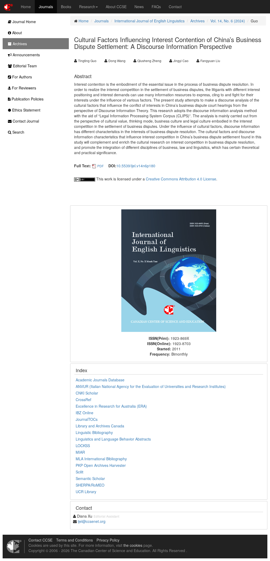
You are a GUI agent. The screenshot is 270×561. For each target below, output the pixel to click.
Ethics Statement (25, 110)
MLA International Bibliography (101, 458)
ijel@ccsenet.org (91, 521)
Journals (46, 6)
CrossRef (83, 399)
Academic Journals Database (100, 379)
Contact (175, 6)
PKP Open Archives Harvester (101, 465)
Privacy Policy (108, 540)
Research (87, 6)
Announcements (26, 54)
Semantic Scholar (90, 478)
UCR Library (86, 491)
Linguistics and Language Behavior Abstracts (113, 439)
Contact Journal (25, 121)
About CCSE (116, 6)
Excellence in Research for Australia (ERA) (111, 406)
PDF (100, 166)
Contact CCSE (40, 540)
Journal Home (23, 21)
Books (66, 6)
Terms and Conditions (74, 540)
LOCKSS (83, 445)
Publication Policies (27, 99)
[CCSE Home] (8, 6)
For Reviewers (23, 87)
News (139, 6)
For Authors (21, 76)
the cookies (132, 545)
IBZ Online (84, 412)
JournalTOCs (87, 419)
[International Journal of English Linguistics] (168, 270)
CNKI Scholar (87, 393)
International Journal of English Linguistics (149, 20)
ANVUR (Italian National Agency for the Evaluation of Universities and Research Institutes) (151, 386)
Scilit (79, 471)
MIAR (80, 452)
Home (26, 6)
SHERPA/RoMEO (90, 485)
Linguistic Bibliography (94, 432)
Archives (197, 20)
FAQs (156, 6)
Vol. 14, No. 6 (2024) (227, 20)
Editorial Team (24, 65)
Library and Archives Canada (100, 425)
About (16, 32)
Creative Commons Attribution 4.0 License (181, 178)
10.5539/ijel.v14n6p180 (135, 165)
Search (17, 132)
